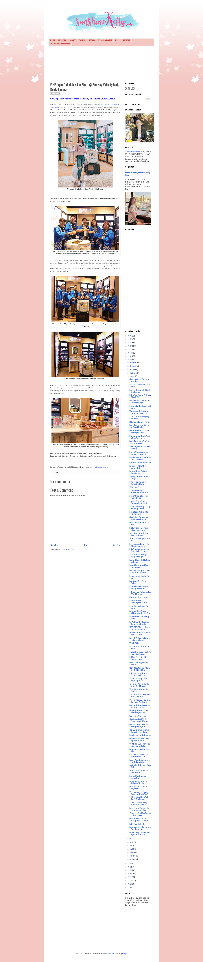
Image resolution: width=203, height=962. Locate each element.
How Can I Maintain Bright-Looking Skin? (138, 777)
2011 (129, 887)
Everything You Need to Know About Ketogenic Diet (138, 711)
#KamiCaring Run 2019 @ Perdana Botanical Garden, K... (139, 720)
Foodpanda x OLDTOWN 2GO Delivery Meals (138, 467)
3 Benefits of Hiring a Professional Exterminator (138, 491)
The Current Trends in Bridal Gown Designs (138, 771)
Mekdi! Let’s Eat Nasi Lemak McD (140, 462)
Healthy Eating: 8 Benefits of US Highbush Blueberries (139, 833)
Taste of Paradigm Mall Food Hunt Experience (138, 566)
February (133, 855)
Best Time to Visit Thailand (138, 716)
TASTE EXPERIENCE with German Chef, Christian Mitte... (139, 628)
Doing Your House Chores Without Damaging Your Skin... (140, 612)
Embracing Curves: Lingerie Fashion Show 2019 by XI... (138, 674)
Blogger (124, 953)
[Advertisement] (101, 63)
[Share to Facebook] (57, 93)
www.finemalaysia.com (100, 467)
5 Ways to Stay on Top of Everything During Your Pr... (139, 502)
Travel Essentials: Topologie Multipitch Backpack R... (138, 555)
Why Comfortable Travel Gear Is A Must (139, 385)
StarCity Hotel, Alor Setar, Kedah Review (140, 766)
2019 (129, 359)
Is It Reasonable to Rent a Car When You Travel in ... (139, 545)
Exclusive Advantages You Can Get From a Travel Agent (140, 458)
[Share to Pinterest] (59, 93)
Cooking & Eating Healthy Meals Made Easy (139, 561)
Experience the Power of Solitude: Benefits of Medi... (140, 633)
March (132, 852)
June (131, 842)
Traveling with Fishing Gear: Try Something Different (139, 507)
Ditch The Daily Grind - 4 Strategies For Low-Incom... (139, 819)
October (132, 369)
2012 (129, 884)
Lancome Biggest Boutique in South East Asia (138, 472)
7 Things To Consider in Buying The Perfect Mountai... (139, 798)
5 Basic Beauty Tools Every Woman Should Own (137, 483)
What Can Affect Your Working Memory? (139, 617)
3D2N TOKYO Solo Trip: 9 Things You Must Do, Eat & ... (139, 669)
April (131, 849)
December (133, 362)
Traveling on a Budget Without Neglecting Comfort (139, 679)
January (132, 859)
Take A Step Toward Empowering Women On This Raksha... (139, 731)
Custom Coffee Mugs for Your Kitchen (138, 663)
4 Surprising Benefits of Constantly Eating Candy (138, 601)
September (133, 373)
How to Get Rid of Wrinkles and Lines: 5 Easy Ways (139, 401)
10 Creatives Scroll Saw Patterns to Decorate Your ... (140, 814)
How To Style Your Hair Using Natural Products (138, 497)
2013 (129, 880)
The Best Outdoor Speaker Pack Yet (139, 539)
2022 (130, 349)
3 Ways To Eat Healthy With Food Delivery (140, 407)
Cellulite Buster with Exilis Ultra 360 (139, 523)
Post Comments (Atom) (66, 549)
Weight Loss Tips (135, 487)
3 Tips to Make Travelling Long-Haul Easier (139, 417)
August (132, 376)
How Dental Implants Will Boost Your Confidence (139, 391)
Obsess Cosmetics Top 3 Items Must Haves (139, 380)
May (131, 845)
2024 (130, 342)
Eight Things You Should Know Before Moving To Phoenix (139, 550)
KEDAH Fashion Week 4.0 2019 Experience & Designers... (139, 739)
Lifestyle (62, 40)
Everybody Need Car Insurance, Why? (139, 750)
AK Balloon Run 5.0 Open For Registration (138, 787)
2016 (129, 870)
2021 (129, 353)
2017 (129, 867)
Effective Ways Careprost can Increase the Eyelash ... (138, 453)
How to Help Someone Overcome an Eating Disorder (139, 426)
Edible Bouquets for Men (137, 824)
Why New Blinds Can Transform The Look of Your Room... (139, 701)
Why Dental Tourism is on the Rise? (139, 647)
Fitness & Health (105, 40)
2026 (130, 336)
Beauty (72, 40)
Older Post (116, 545)
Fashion (82, 40)
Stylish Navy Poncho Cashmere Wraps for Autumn (139, 534)
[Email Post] (57, 472)
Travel (92, 40)
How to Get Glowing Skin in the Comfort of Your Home (139, 571)
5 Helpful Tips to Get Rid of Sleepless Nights (138, 658)
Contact (126, 40)
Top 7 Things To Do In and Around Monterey (140, 447)
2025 (130, 339)
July (131, 838)
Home (52, 40)
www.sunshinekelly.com (132, 151)
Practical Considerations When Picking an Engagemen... (139, 725)
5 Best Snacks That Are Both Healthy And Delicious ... (138, 587)
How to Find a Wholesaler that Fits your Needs (139, 513)
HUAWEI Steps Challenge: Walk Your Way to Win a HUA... (139, 518)
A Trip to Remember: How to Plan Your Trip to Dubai (140, 695)
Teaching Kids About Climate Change (138, 477)
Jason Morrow (109, 953)
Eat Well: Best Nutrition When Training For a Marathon (139, 623)
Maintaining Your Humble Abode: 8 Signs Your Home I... (139, 437)
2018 (129, 863)
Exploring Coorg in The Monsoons (140, 735)
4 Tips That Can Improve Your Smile (139, 607)
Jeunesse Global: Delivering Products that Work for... (138, 803)
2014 (130, 877)
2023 (130, 346)
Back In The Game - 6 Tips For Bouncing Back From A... (139, 431)
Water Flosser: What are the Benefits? (138, 690)
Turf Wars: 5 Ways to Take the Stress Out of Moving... (139, 685)
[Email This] (51, 93)
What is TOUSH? (134, 643)
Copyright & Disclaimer (60, 44)
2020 (130, 356)
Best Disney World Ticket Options (137, 582)
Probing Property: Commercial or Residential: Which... (140, 761)
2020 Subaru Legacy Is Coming (139, 422)
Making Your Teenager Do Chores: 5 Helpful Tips (140, 396)
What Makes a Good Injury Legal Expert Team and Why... (139, 745)
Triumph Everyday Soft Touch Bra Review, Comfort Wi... (140, 653)
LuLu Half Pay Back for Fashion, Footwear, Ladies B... (139, 639)
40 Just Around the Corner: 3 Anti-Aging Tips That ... (138, 782)
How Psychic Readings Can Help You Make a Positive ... (139, 706)
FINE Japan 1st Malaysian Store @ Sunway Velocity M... (139, 755)
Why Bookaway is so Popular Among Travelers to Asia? (138, 793)
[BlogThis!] (53, 93)
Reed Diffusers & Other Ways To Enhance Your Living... (139, 529)
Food (117, 40)
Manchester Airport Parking (138, 597)
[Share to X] (55, 93)
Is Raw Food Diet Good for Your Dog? (139, 577)
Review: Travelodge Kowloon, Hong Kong (137, 173)
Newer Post (54, 545)
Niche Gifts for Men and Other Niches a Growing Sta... (139, 809)
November (133, 366)
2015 (129, 873)
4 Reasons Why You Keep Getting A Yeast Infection (140, 593)
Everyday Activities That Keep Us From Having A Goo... (140, 828)
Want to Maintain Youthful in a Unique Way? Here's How (139, 412)
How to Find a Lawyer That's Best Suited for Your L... (140, 442)
